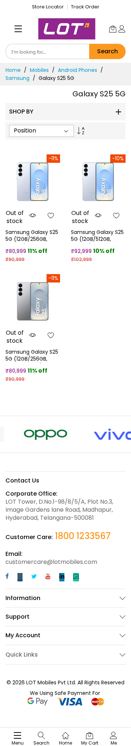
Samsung (17, 78)
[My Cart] (112, 28)
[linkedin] (61, 577)
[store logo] (67, 29)
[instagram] (20, 577)
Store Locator (48, 6)
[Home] (65, 731)
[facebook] (7, 577)
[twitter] (34, 577)
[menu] (18, 28)
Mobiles (39, 70)
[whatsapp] (76, 577)
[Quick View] (33, 215)
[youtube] (48, 577)
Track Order (85, 6)
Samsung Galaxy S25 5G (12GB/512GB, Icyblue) (97, 239)
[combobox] (47, 51)
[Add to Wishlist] (51, 215)
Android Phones (77, 70)
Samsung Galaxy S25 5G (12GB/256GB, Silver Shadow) (31, 359)
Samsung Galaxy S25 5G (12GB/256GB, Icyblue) (31, 239)
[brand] (35, 434)
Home (13, 70)
